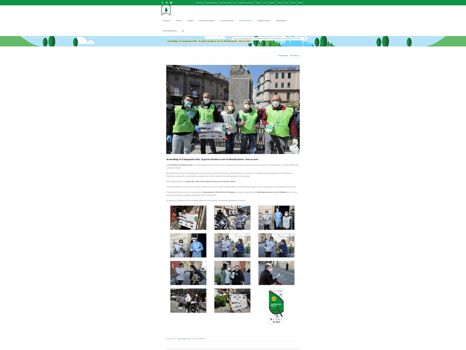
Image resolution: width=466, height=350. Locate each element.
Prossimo (294, 55)
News (189, 339)
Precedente (283, 55)
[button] (183, 31)
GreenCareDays (182, 339)
